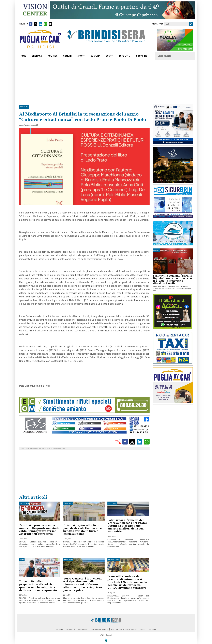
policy (143, 629)
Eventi (109, 55)
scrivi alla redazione (99, 629)
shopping (141, 55)
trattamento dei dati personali (124, 629)
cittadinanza (34, 449)
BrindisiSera (24, 107)
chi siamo (59, 629)
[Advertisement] (106, 81)
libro (63, 449)
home (23, 55)
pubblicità (70, 629)
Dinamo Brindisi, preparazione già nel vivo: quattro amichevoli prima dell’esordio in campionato (38, 586)
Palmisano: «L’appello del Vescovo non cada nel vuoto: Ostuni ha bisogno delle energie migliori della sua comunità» (127, 525)
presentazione (57, 449)
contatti (152, 629)
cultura (95, 55)
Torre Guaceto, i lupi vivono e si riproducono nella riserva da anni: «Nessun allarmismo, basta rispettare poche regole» (83, 584)
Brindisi (49, 449)
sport (81, 55)
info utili (124, 55)
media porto (42, 449)
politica (52, 55)
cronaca (37, 55)
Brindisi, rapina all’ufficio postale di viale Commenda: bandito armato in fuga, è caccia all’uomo (82, 530)
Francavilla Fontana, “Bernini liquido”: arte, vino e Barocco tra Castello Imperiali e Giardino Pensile (172, 279)
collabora (83, 629)
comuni (67, 55)
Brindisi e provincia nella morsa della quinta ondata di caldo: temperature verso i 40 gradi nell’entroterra (39, 530)
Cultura (27, 449)
